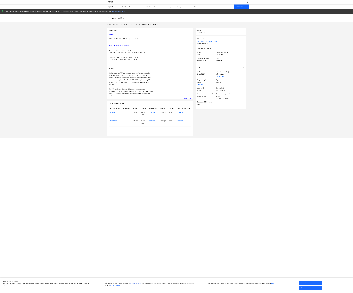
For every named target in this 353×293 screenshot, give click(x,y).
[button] (351, 279)
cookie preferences (136, 283)
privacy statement (115, 285)
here (272, 283)
